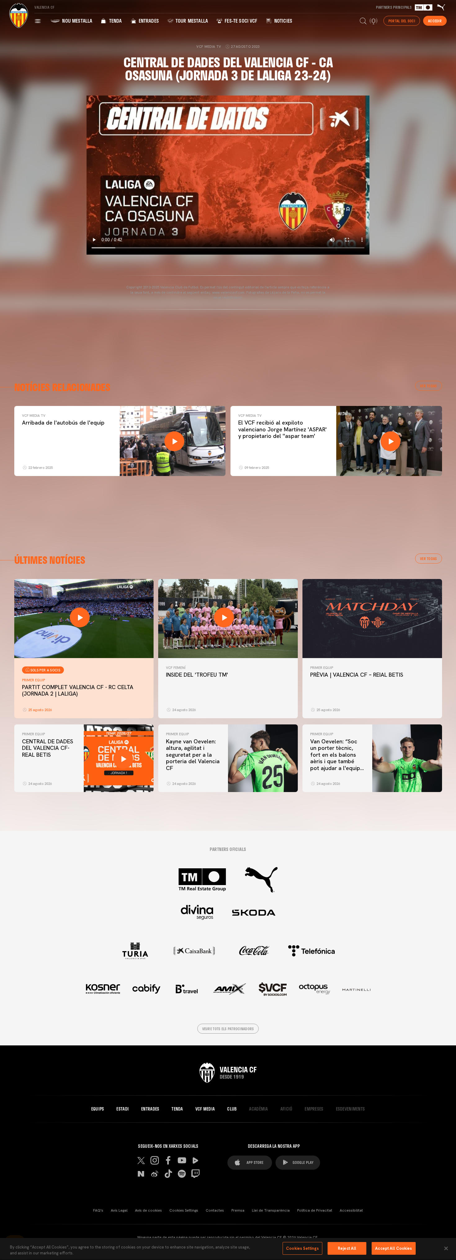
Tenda (115, 20)
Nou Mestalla (76, 20)
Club (232, 1108)
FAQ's (98, 1210)
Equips (97, 1108)
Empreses (314, 1108)
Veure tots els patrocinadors (228, 1028)
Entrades (148, 20)
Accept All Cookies (393, 1248)
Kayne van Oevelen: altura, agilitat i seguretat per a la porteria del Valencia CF (193, 755)
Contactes (215, 1210)
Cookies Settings (183, 1210)
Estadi (122, 1108)
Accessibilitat (351, 1210)
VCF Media (205, 1108)
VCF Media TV (33, 415)
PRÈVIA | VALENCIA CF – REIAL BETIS (356, 674)
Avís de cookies (148, 1210)
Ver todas (428, 386)
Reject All (347, 1248)
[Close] (446, 1248)
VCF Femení (176, 668)
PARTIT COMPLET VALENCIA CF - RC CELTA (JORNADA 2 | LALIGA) (77, 690)
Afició (286, 1108)
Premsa (237, 1210)
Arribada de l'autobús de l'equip (63, 422)
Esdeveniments (350, 1108)
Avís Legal (119, 1210)
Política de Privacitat (314, 1210)
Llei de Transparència (271, 1210)
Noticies (282, 20)
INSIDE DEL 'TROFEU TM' (197, 674)
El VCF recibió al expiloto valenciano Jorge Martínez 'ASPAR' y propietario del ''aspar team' (282, 429)
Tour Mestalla (191, 20)
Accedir (435, 21)
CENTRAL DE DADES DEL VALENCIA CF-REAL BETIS (47, 748)
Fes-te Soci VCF (240, 20)
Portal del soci (401, 21)
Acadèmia (258, 1108)
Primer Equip (33, 680)
